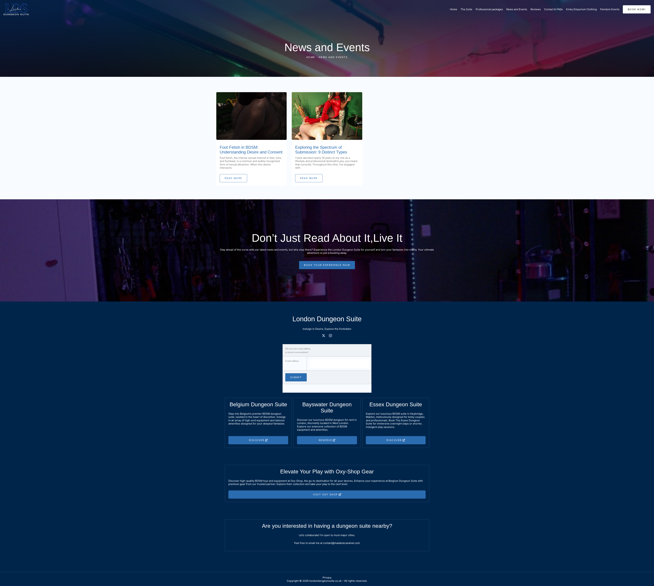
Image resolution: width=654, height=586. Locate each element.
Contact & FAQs (553, 9)
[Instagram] (330, 335)
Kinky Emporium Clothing (581, 9)
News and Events (516, 9)
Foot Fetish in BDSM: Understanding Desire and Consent (251, 149)
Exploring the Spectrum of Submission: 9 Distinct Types (321, 149)
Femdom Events (609, 9)
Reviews (536, 9)
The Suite (466, 9)
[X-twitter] (323, 335)
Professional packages (489, 9)
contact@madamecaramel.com (341, 543)
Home (453, 9)
